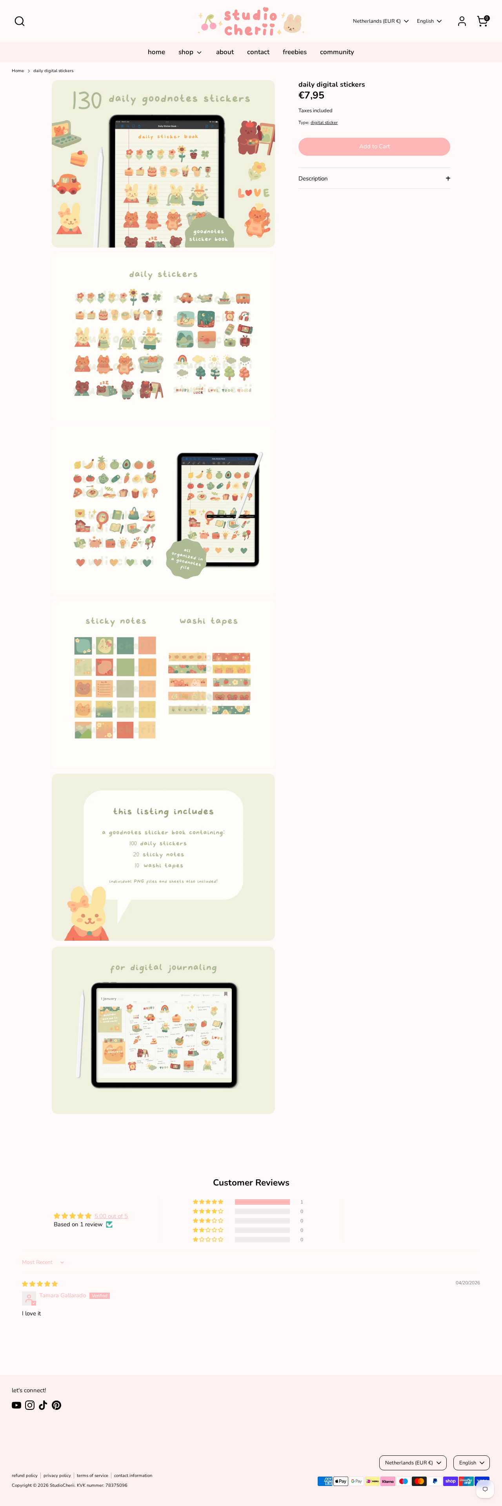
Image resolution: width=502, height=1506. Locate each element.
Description (313, 179)
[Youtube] (16, 1405)
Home (18, 71)
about (225, 51)
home (156, 51)
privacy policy (57, 1476)
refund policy (25, 1476)
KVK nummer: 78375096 (102, 1485)
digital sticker (324, 123)
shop (186, 51)
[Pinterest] (56, 1405)
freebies (295, 51)
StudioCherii (62, 1485)
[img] (40, 1284)
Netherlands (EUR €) (377, 21)
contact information (133, 1476)
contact (258, 51)
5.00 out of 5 (111, 1216)
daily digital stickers (53, 71)
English (425, 21)
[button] (208, 1202)
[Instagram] (30, 1405)
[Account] (462, 21)
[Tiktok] (43, 1405)
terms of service (92, 1476)
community (337, 51)
